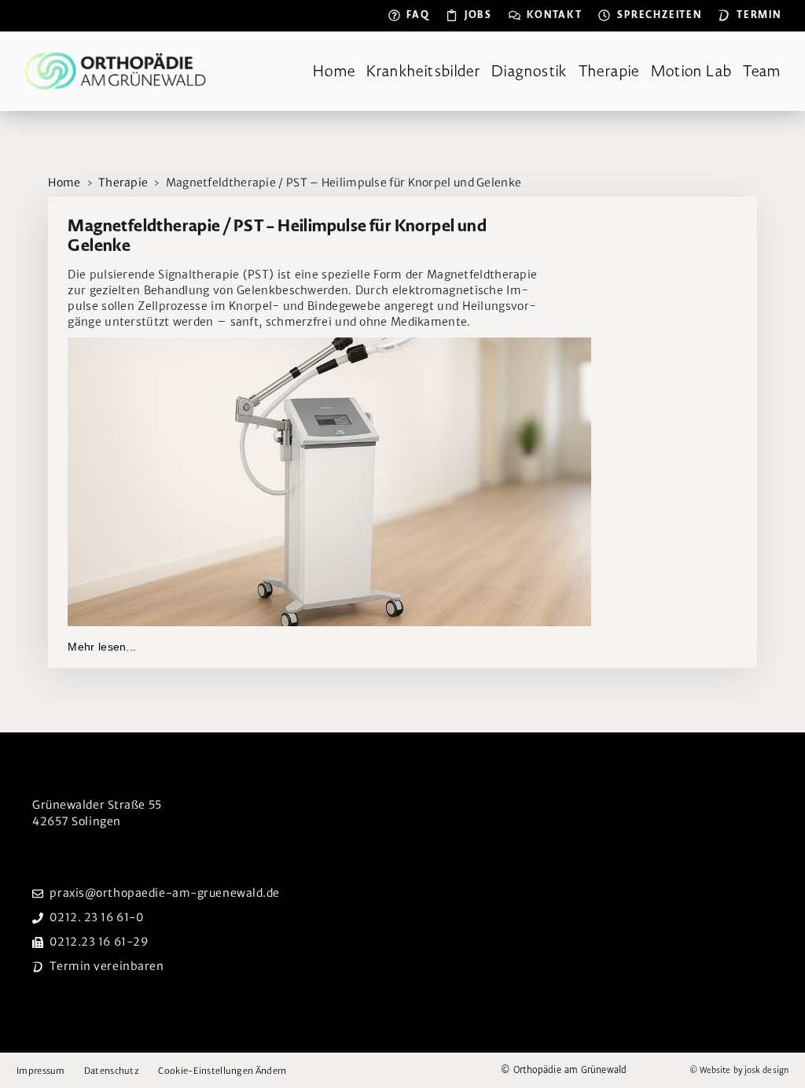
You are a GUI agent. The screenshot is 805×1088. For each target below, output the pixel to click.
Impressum (41, 1070)
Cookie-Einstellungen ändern (222, 1071)
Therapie (609, 71)
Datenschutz (111, 1070)
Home (334, 71)
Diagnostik (529, 71)
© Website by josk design (738, 1070)
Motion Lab (692, 71)
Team (762, 71)
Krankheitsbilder (423, 71)
